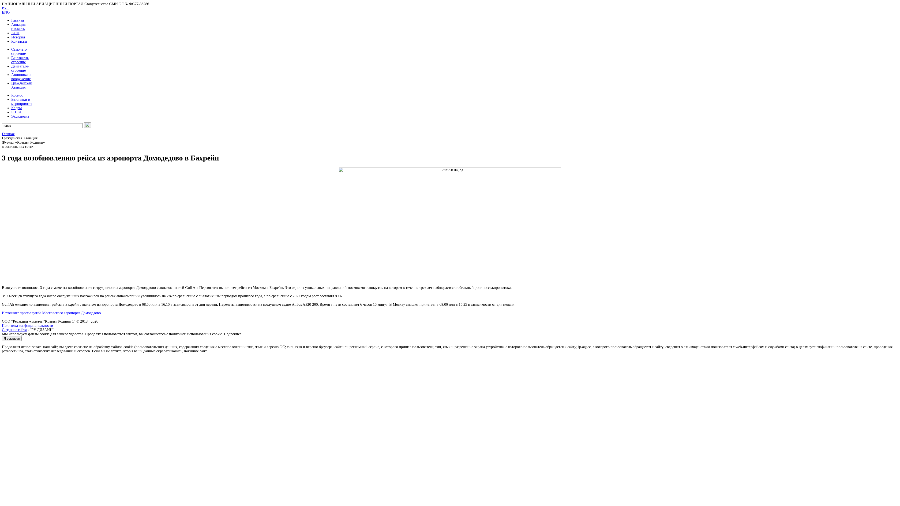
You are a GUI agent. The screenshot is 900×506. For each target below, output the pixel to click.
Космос (17, 95)
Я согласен (12, 338)
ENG (6, 12)
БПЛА (16, 112)
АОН (15, 33)
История (18, 37)
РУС (5, 8)
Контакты (19, 41)
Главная (17, 20)
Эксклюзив (20, 116)
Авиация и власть (18, 26)
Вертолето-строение (20, 60)
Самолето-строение (19, 51)
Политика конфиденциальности (27, 325)
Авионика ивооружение (21, 77)
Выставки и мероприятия (21, 101)
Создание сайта (14, 330)
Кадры (16, 108)
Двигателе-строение (20, 68)
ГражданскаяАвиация (21, 85)
